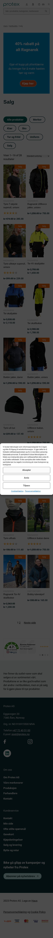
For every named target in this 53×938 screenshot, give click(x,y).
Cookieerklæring (17, 491)
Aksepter (26, 470)
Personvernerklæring (33, 491)
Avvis (26, 478)
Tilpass (26, 485)
